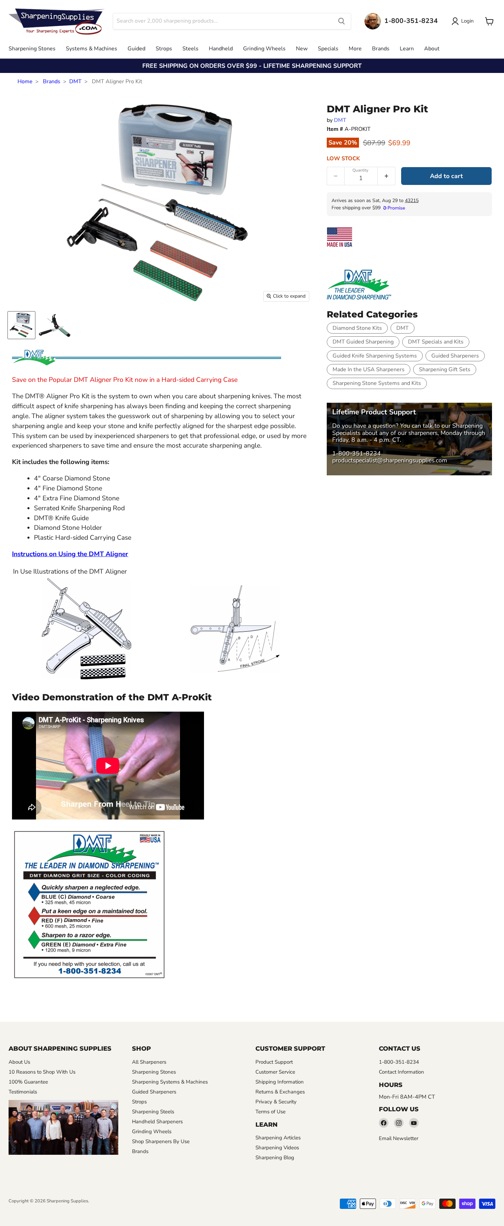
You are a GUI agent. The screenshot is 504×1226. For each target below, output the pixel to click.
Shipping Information (279, 1081)
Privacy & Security (276, 1101)
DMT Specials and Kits (436, 342)
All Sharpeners (149, 1062)
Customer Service (275, 1071)
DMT (75, 81)
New (302, 48)
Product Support (274, 1062)
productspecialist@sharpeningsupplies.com (389, 460)
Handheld (221, 48)
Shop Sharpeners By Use (161, 1141)
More (355, 48)
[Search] (341, 21)
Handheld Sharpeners (157, 1121)
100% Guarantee (28, 1081)
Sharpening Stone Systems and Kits (377, 383)
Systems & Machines (91, 48)
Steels (190, 48)
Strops (164, 48)
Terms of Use (270, 1111)
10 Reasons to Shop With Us (42, 1071)
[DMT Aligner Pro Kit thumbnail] (21, 325)
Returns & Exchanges (280, 1091)
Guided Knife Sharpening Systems (375, 356)
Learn (407, 48)
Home (25, 81)
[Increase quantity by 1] (386, 176)
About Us (19, 1062)
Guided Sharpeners (455, 356)
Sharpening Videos (277, 1147)
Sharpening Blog (274, 1157)
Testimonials (23, 1091)
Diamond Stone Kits (357, 328)
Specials (328, 48)
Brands (380, 48)
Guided (136, 48)
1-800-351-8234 (356, 453)
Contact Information (401, 1071)
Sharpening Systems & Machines (170, 1081)
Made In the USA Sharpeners (369, 369)
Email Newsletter (398, 1138)
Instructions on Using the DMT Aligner (70, 554)
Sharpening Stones (32, 48)
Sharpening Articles (278, 1137)
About (432, 48)
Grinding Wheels (264, 48)
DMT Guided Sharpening (363, 342)
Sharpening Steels (153, 1111)
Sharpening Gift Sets (444, 369)
